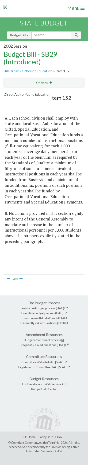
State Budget (44, 23)
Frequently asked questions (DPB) (42, 323)
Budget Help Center (44, 389)
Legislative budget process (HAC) (42, 308)
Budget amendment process (42, 340)
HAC (51, 362)
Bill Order (11, 71)
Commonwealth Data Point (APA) (42, 318)
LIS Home (29, 437)
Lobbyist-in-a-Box (50, 437)
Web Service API (55, 384)
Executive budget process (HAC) (42, 313)
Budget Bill (18, 35)
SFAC (59, 362)
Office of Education (37, 71)
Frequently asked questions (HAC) (42, 345)
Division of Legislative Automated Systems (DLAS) (52, 449)
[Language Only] (8, 278)
